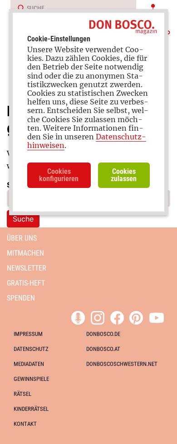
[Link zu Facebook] (117, 317)
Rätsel (22, 393)
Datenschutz (31, 348)
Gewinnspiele (31, 378)
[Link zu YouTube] (156, 317)
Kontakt (25, 423)
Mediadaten (29, 363)
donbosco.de (103, 334)
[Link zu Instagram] (97, 317)
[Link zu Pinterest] (136, 317)
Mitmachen (25, 253)
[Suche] (18, 8)
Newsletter (26, 268)
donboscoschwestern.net (121, 363)
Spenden (21, 298)
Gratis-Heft (26, 283)
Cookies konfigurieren (59, 175)
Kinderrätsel (31, 408)
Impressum (28, 334)
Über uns (22, 238)
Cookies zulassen (124, 175)
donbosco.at (103, 348)
